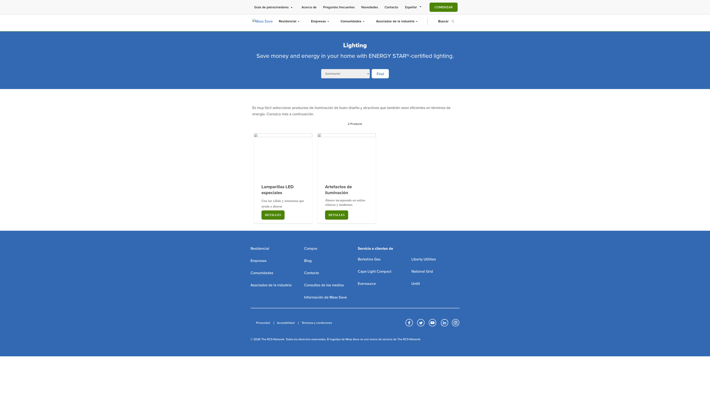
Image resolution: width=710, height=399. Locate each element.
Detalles (273, 214)
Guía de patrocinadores (271, 7)
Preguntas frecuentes (339, 7)
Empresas (318, 21)
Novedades (369, 7)
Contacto (391, 7)
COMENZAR (444, 7)
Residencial (287, 21)
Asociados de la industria (395, 21)
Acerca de (309, 7)
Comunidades (351, 21)
